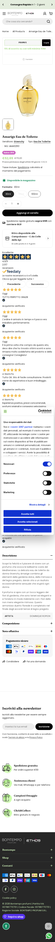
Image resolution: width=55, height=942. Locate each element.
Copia (46, 42)
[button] (3, 4)
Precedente (13, 284)
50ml (22, 194)
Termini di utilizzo (16, 737)
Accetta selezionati (27, 521)
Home (5, 31)
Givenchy (19, 141)
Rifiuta (27, 529)
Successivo (37, 284)
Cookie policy (9, 897)
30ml (8, 194)
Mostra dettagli (37, 504)
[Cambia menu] (4, 13)
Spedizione (23, 167)
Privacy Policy (35, 737)
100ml (34, 194)
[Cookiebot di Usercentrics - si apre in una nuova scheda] (38, 411)
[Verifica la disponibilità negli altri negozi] (48, 238)
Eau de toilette (42, 141)
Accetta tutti (27, 514)
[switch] (47, 473)
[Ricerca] (48, 21)
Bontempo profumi (21, 903)
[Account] (45, 13)
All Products (19, 31)
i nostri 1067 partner (21, 427)
